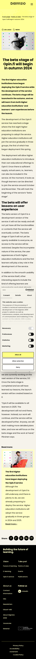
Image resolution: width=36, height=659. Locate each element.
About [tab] (29, 295)
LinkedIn (25, 591)
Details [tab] (18, 295)
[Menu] (32, 4)
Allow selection (18, 361)
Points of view (16, 17)
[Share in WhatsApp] (21, 538)
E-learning (7, 571)
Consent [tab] (6, 295)
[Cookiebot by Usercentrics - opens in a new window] (25, 290)
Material (6, 629)
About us (7, 585)
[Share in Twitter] (16, 538)
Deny (18, 367)
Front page (6, 17)
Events (20, 571)
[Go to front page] (18, 3)
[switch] (31, 334)
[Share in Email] (31, 538)
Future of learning (10, 566)
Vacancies (7, 623)
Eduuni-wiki (7, 609)
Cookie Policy (18, 655)
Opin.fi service (8, 577)
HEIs (4, 599)
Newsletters (7, 604)
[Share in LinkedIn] (26, 538)
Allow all (18, 355)
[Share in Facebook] (11, 538)
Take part (22, 561)
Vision (6, 561)
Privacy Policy (18, 645)
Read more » (11, 524)
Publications (23, 577)
